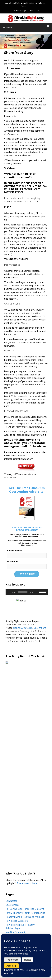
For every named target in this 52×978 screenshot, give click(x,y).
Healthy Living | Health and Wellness (25, 916)
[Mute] (36, 592)
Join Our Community (16, 932)
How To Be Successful (17, 920)
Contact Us (34, 10)
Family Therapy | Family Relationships (25, 912)
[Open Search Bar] (48, 26)
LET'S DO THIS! (27, 574)
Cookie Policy (12, 904)
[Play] (9, 592)
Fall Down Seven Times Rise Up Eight (25, 908)
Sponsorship (20, 10)
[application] (27, 592)
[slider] (42, 591)
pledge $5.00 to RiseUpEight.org (29, 627)
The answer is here (26, 883)
